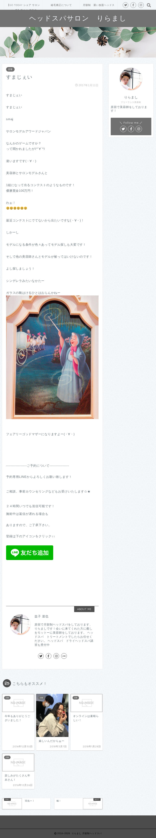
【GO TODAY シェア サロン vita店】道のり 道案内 (23, 6)
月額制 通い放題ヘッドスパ (99, 6)
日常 (10, 69)
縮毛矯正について (61, 5)
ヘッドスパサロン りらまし (78, 18)
